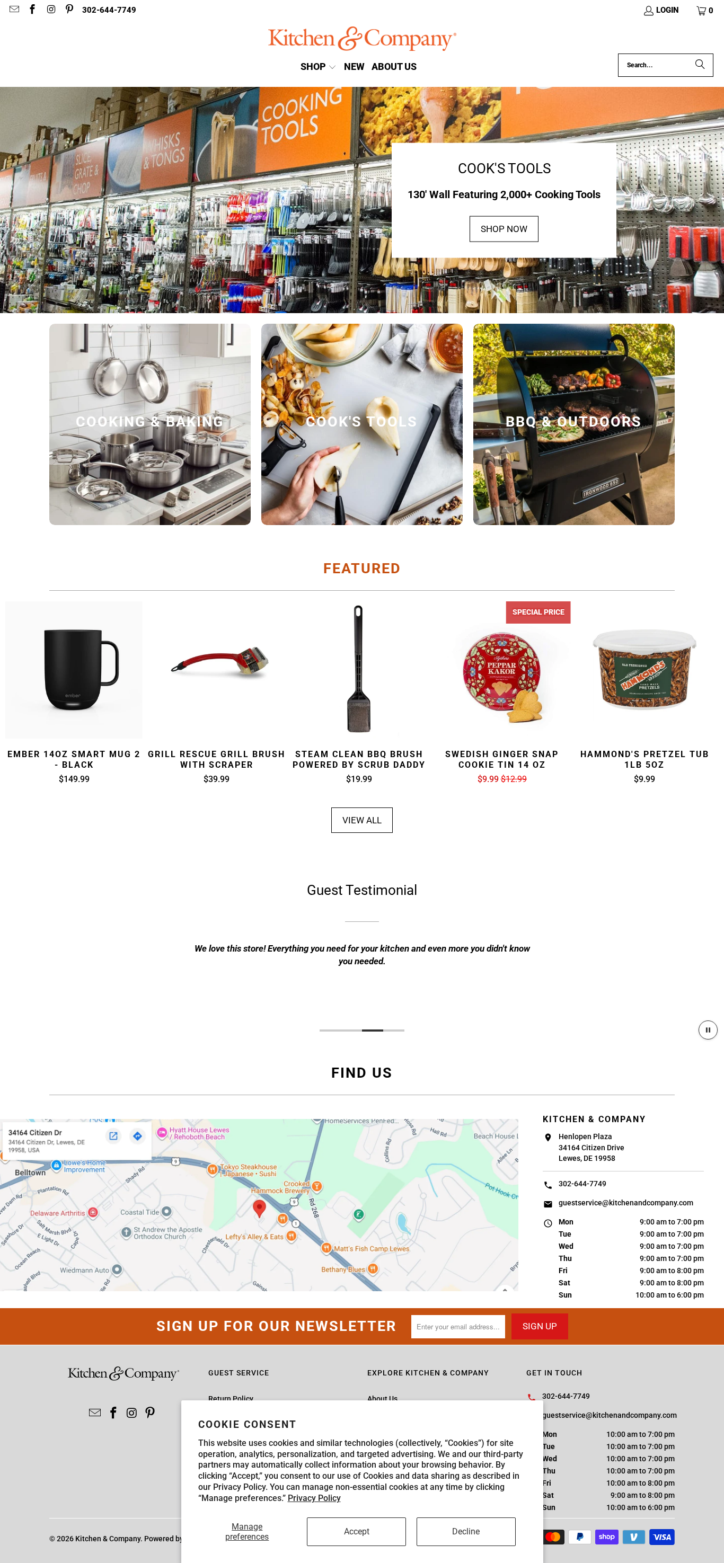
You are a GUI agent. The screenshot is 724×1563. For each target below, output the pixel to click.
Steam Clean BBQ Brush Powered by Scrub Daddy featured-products (359, 670)
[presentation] (150, 424)
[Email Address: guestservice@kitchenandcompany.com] (13, 10)
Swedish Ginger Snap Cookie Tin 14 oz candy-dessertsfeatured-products (502, 670)
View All (362, 820)
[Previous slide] (22, 693)
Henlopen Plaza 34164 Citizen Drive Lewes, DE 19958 (591, 1147)
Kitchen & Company (107, 1538)
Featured (362, 568)
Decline (466, 1531)
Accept (356, 1531)
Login (667, 10)
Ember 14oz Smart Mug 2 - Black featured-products (74, 670)
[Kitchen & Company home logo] (362, 40)
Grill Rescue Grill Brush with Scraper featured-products (216, 670)
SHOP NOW (504, 229)
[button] (705, 10)
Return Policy (230, 1399)
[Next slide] (701, 693)
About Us (382, 1399)
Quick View (74, 695)
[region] (362, 946)
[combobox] (665, 65)
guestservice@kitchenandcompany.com (626, 1202)
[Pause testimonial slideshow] (708, 1030)
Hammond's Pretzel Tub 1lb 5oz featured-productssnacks (644, 670)
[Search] (700, 65)
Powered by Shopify (177, 1538)
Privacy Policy (314, 1498)
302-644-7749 (109, 10)
